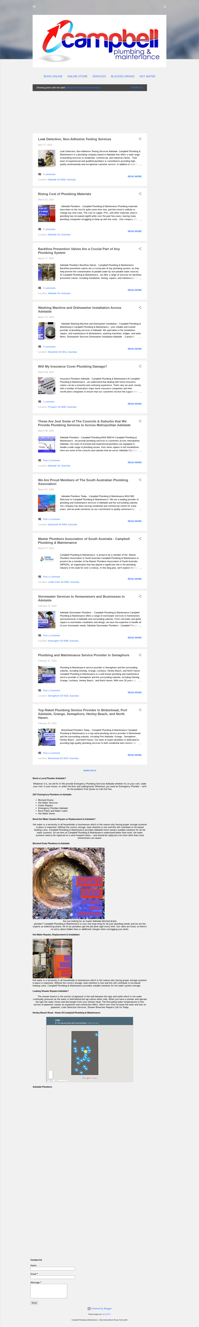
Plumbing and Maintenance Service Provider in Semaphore (83, 655)
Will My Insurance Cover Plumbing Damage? (72, 366)
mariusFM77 (106, 1314)
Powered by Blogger (101, 1308)
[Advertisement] (158, 124)
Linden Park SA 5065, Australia (63, 582)
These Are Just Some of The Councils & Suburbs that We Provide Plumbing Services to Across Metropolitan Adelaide (84, 423)
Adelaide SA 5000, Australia (62, 179)
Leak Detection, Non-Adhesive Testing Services (74, 139)
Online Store (77, 76)
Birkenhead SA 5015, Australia (63, 758)
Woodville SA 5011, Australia (62, 352)
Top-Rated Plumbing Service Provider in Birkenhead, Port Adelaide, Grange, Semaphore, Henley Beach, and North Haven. (82, 713)
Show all (137, 87)
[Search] (165, 7)
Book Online (53, 76)
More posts (90, 770)
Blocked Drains (122, 76)
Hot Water (147, 76)
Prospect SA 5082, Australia (62, 407)
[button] (140, 139)
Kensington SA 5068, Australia (63, 641)
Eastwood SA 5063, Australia (62, 524)
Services (99, 76)
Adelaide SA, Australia (59, 234)
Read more (135, 176)
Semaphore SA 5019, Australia (63, 696)
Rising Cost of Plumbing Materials (64, 194)
